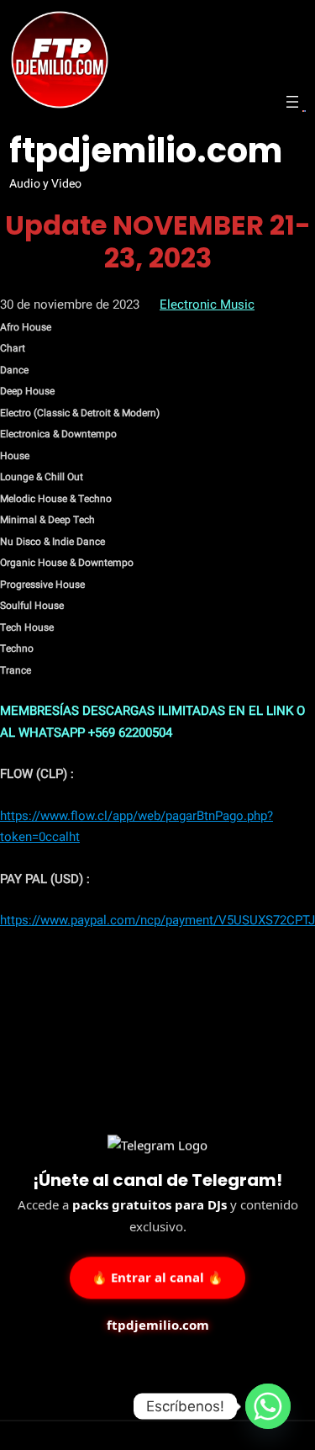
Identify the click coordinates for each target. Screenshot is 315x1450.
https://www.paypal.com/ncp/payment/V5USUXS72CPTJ (157, 920)
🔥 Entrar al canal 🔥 (157, 1276)
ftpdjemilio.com (145, 150)
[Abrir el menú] (292, 102)
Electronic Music (207, 304)
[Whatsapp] (268, 1406)
